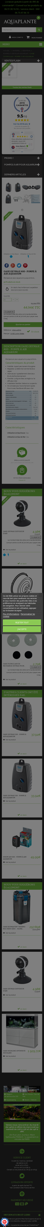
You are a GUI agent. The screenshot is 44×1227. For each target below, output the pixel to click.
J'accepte (22, 629)
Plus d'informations (11, 614)
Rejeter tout (22, 622)
